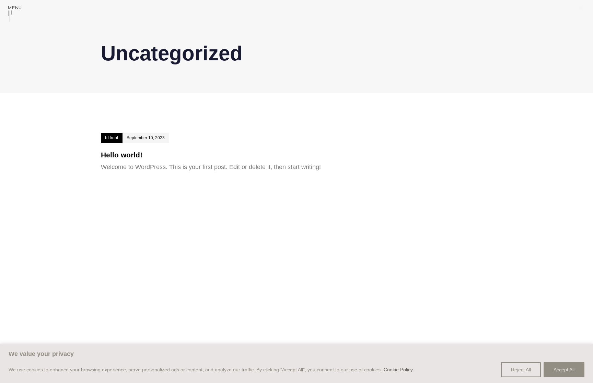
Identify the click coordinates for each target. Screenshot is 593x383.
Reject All (521, 369)
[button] (580, 8)
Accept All (564, 369)
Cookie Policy (398, 369)
